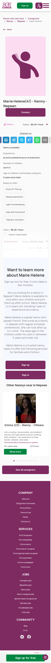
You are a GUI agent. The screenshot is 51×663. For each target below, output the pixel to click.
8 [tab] (31, 460)
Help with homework (15, 212)
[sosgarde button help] (45, 657)
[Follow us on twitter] (22, 637)
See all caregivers (25, 469)
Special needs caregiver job (25, 598)
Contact (25, 112)
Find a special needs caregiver (25, 553)
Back (9, 29)
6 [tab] (26, 460)
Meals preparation (14, 196)
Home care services (13, 18)
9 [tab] (34, 460)
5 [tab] (24, 460)
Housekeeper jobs (25, 608)
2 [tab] (16, 460)
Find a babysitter (25, 540)
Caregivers (33, 18)
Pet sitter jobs (25, 603)
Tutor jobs (25, 612)
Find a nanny (25, 544)
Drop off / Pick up (14, 189)
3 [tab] (19, 460)
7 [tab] (29, 460)
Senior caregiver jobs (25, 594)
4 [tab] (21, 460)
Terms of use (25, 512)
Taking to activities (15, 219)
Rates (25, 517)
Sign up (25, 365)
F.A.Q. (25, 630)
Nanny (10, 21)
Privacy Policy (25, 508)
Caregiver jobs (25, 580)
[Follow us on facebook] (29, 637)
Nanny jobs (25, 589)
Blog (25, 626)
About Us (25, 499)
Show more (15, 451)
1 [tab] (14, 460)
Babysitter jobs (25, 585)
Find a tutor (25, 567)
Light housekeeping (15, 204)
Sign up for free (25, 658)
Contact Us (25, 521)
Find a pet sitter (25, 558)
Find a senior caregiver (25, 549)
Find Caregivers (25, 535)
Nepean (21, 21)
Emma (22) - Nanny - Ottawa (24, 425)
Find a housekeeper (25, 562)
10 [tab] (37, 460)
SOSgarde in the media (25, 503)
